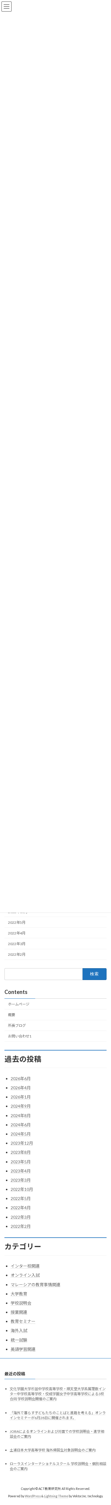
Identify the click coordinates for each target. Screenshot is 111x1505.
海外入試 (19, 1330)
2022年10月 (22, 1189)
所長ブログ (17, 1025)
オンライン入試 (25, 1275)
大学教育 (19, 1293)
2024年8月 (21, 1115)
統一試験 (19, 1339)
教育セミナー (23, 1321)
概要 (11, 1015)
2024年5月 (21, 1133)
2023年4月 (21, 1170)
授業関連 (19, 1312)
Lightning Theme (56, 1496)
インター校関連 (25, 1265)
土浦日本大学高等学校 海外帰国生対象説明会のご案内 (53, 1450)
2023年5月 (21, 1161)
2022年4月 (16, 933)
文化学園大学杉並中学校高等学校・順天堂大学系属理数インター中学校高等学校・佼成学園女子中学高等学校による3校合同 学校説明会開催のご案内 (58, 1394)
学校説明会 (21, 1302)
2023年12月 (22, 1143)
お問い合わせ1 (19, 1036)
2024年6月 (21, 1124)
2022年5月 (16, 922)
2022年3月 (16, 944)
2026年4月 (21, 1087)
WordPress (33, 1496)
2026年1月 (21, 1096)
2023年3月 (21, 1180)
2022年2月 (16, 954)
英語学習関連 (23, 1349)
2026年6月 (21, 1078)
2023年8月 (21, 1152)
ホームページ (18, 1004)
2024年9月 (21, 1106)
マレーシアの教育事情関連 (35, 1284)
